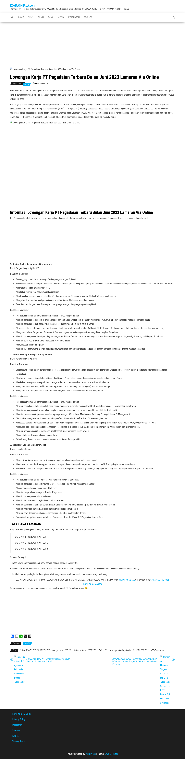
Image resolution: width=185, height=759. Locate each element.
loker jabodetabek (41, 649)
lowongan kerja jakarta (120, 650)
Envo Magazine (111, 754)
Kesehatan (74, 17)
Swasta (88, 17)
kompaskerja (41, 83)
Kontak (15, 735)
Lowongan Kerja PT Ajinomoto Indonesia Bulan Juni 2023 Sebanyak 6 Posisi (48, 660)
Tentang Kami (18, 741)
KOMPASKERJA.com (22, 5)
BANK (50, 17)
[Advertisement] (92, 43)
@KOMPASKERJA (127, 579)
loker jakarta (57, 650)
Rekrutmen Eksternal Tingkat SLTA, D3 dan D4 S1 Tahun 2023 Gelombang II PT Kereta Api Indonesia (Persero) (135, 661)
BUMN (41, 17)
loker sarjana (80, 650)
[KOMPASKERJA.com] (12, 17)
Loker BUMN (25, 650)
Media (61, 17)
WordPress (91, 754)
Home (21, 17)
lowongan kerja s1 (141, 649)
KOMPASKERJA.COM (22, 714)
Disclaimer (17, 724)
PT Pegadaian (157, 650)
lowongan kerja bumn (98, 649)
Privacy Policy (18, 719)
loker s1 (68, 649)
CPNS (31, 17)
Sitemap (16, 730)
